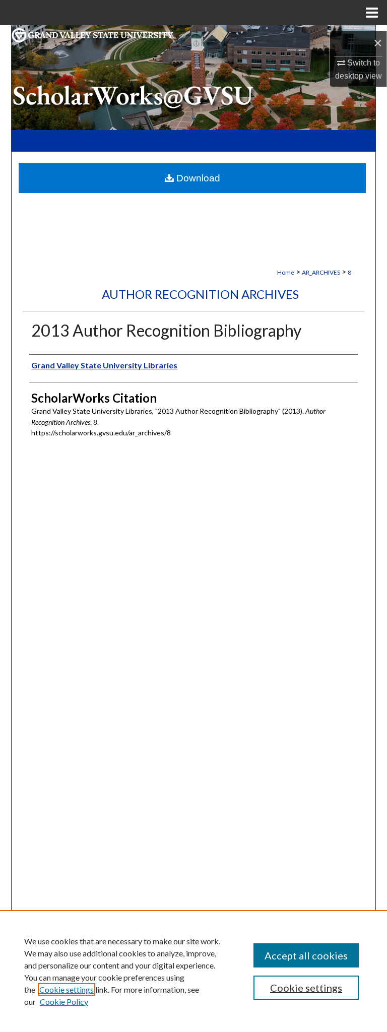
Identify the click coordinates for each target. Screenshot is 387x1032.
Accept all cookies (306, 955)
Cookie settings (66, 989)
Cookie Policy (64, 1001)
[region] (193, 971)
